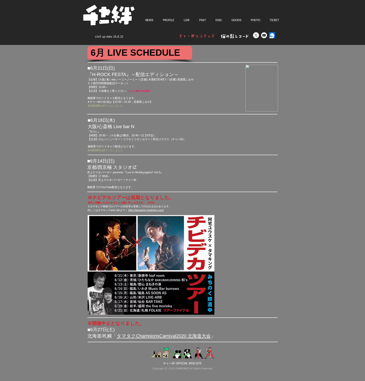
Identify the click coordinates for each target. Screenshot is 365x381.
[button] (187, 20)
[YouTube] (264, 35)
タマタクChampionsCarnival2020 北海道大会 (164, 336)
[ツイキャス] (272, 35)
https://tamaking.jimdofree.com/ (146, 210)
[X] (256, 35)
